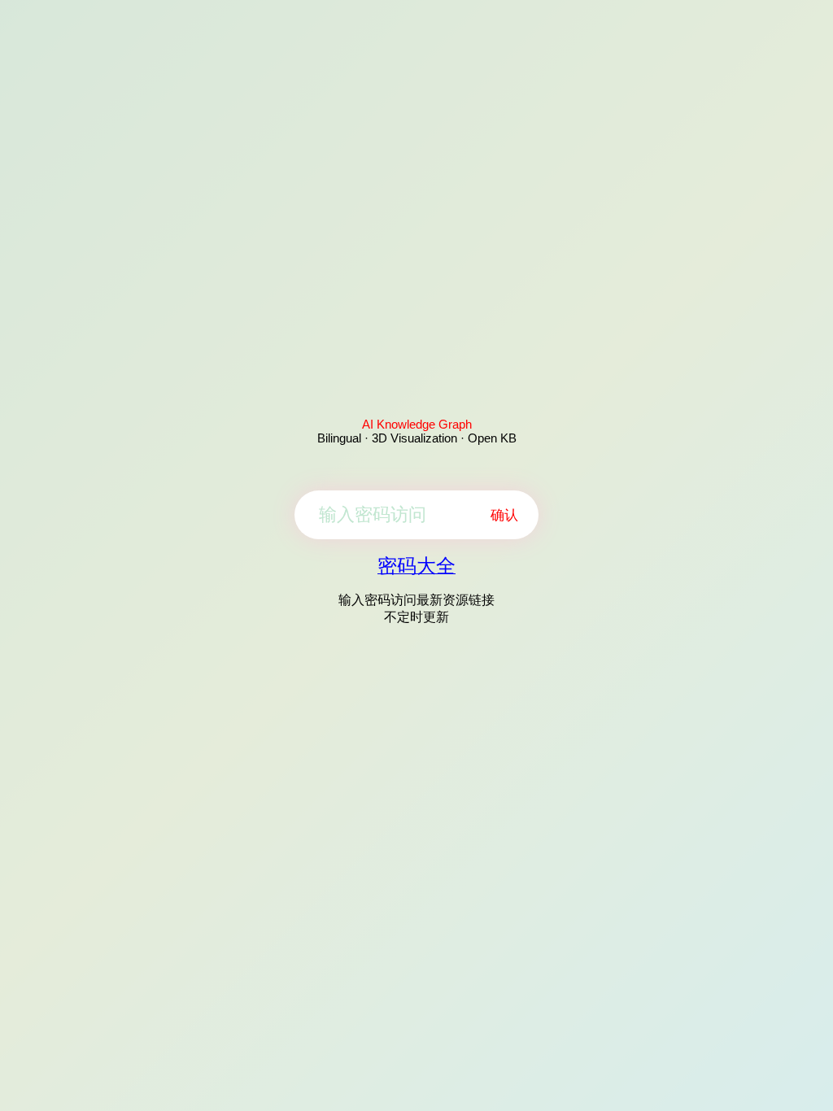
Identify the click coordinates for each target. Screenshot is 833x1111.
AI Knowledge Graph (417, 424)
